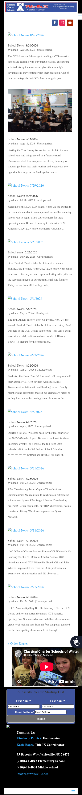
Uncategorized (44, 49)
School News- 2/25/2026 (23, 597)
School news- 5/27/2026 (22, 252)
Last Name (57, 700)
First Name (23, 700)
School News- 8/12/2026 (23, 139)
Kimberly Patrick (29, 738)
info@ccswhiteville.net (32, 773)
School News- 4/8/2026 (22, 422)
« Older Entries (18, 643)
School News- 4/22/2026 (23, 365)
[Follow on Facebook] (55, 23)
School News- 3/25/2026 (23, 478)
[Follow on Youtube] (70, 23)
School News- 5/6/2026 (22, 309)
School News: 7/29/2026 (23, 196)
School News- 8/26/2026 (23, 45)
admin (14, 49)
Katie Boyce (25, 744)
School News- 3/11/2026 (23, 541)
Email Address (25, 712)
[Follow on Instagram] (62, 23)
